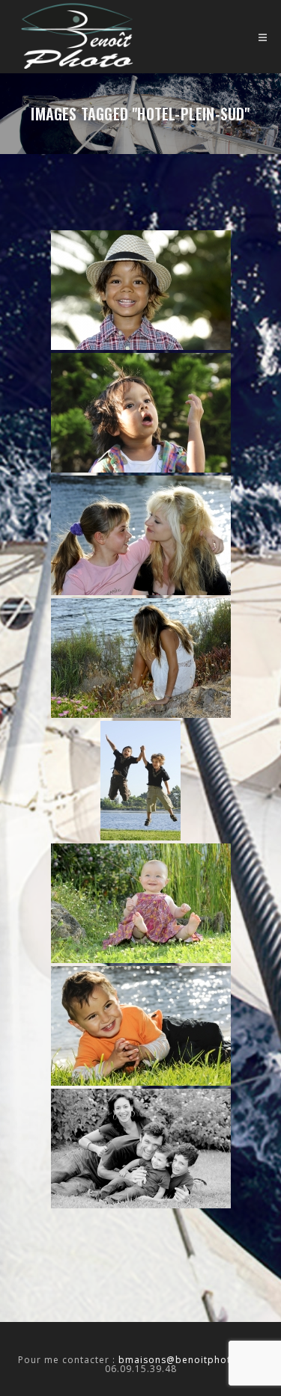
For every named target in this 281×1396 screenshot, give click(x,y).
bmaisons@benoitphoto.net (187, 1359)
